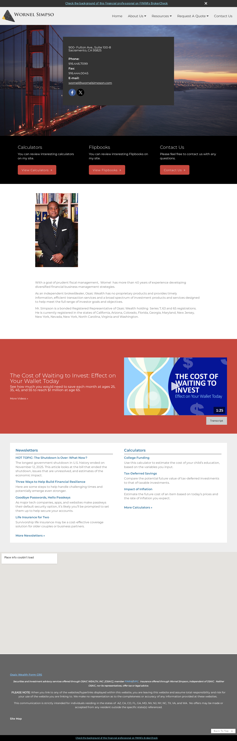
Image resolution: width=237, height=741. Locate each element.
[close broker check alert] (205, 3)
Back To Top (221, 731)
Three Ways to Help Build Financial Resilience (50, 482)
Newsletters (27, 450)
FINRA (128, 681)
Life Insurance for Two (32, 517)
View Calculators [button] (35, 170)
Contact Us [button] (173, 170)
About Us (135, 16)
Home (117, 16)
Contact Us (223, 16)
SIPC (135, 681)
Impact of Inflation (138, 489)
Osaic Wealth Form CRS (26, 674)
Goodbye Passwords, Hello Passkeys (43, 497)
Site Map (16, 718)
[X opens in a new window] (80, 93)
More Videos (19, 398)
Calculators (135, 450)
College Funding (136, 457)
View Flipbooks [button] (105, 170)
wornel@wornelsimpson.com (90, 83)
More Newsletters (30, 535)
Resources (160, 16)
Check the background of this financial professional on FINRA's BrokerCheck (116, 3)
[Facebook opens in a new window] (72, 93)
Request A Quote (191, 16)
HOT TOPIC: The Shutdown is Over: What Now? (51, 457)
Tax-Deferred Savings (140, 473)
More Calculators (138, 507)
